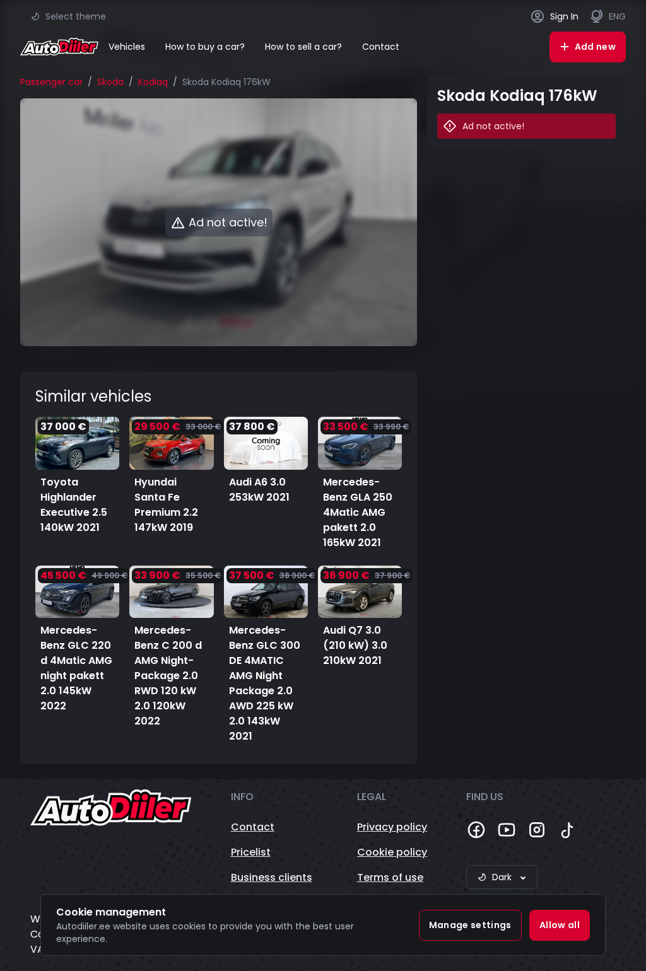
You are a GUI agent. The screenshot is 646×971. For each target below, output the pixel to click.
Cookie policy (392, 852)
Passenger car (51, 82)
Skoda (110, 82)
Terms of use (390, 877)
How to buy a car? (205, 46)
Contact (380, 46)
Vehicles (127, 46)
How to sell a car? (303, 46)
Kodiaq (153, 82)
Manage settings (470, 925)
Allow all (559, 925)
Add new (595, 46)
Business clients (271, 877)
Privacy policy (392, 827)
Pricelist (251, 852)
